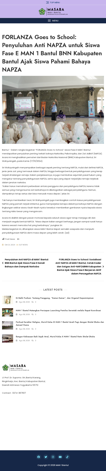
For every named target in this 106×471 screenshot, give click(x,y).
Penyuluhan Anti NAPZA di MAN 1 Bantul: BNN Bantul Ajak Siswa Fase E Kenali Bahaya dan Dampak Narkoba (27, 263)
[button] (53, 20)
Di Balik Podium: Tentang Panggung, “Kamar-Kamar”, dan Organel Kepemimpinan (55, 298)
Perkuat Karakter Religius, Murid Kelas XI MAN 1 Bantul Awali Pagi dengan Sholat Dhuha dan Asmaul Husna (60, 323)
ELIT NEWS (23, 244)
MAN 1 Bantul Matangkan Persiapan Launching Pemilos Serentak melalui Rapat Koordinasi (58, 310)
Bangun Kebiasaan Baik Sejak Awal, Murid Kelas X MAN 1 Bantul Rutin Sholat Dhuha (55, 336)
